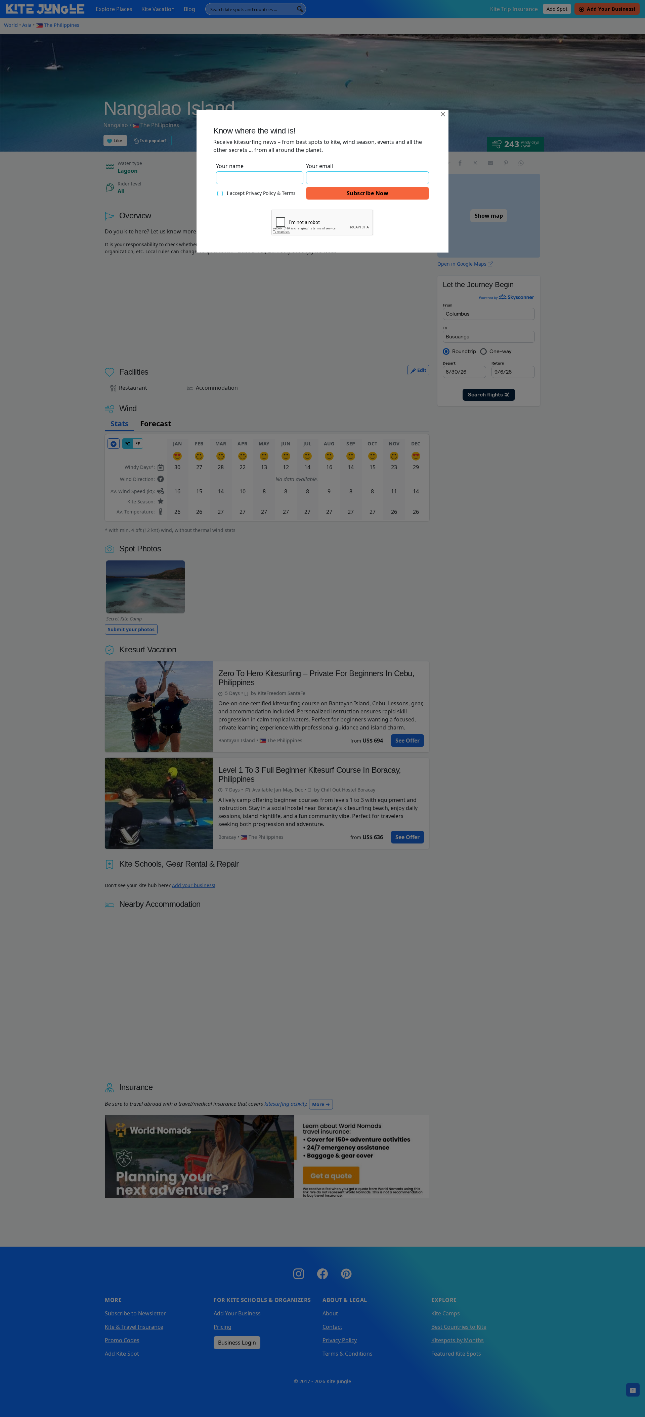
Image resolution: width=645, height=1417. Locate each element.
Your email (319, 166)
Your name (230, 166)
